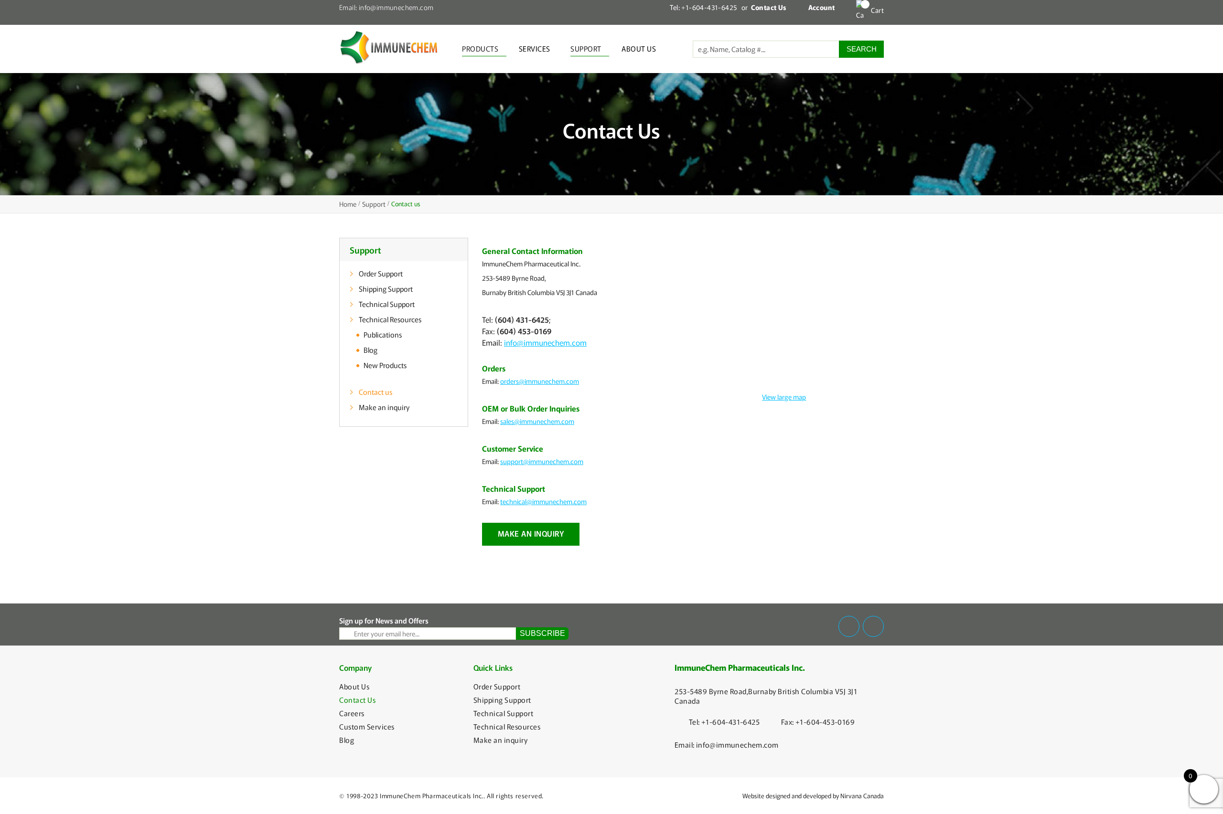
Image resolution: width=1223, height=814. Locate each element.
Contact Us (357, 700)
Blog (370, 350)
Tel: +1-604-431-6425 (703, 7)
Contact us (375, 392)
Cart (877, 10)
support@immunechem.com (541, 461)
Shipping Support (386, 289)
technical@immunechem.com (543, 501)
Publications (383, 334)
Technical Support (387, 304)
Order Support (381, 273)
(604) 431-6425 (522, 319)
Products (480, 48)
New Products (385, 365)
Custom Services (367, 726)
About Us (639, 48)
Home (347, 204)
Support (585, 48)
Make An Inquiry (531, 533)
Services (534, 48)
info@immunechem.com (545, 342)
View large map (784, 397)
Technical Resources (390, 319)
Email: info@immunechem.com (386, 7)
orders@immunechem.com (539, 381)
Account (821, 7)
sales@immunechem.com (537, 421)
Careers (352, 713)
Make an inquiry (384, 407)
